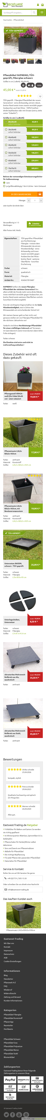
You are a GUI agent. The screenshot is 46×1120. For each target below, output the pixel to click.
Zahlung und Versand (12, 997)
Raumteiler (8, 1025)
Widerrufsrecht (10, 993)
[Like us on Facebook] (13, 1115)
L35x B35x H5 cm (19, 577)
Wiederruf (8, 989)
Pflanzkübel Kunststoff (13, 1018)
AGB (5, 957)
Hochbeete (8, 1029)
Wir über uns (9, 943)
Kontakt (7, 947)
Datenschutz (9, 954)
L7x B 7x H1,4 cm (19, 633)
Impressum (8, 950)
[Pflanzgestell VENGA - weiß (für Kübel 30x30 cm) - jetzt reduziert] (23, 376)
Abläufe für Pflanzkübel (14, 851)
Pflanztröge (8, 1022)
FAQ (5, 986)
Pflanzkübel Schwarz (12, 1039)
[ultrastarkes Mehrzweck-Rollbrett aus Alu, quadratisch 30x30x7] (23, 657)
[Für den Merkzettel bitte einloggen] (40, 96)
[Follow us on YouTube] (19, 1115)
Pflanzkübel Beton (11, 1050)
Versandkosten (40, 1119)
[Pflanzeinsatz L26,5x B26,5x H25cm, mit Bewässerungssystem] (23, 489)
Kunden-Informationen (13, 1000)
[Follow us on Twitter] (7, 1115)
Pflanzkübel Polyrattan (13, 1046)
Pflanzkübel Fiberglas (12, 1014)
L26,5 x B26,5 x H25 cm (22, 465)
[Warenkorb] (42, 4)
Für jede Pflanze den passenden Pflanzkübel (22, 857)
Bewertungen (12, 759)
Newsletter (8, 979)
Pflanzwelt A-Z (10, 982)
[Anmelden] (38, 4)
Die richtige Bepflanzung (15, 854)
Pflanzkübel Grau (11, 1042)
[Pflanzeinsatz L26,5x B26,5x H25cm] (23, 432)
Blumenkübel (9, 1057)
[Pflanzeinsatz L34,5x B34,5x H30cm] (23, 915)
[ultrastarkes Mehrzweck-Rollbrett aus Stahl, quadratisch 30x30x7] (23, 713)
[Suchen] (34, 12)
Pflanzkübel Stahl (11, 1053)
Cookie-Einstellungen (12, 961)
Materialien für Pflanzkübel (16, 861)
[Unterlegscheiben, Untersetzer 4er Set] (23, 601)
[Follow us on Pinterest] (26, 1115)
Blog (6, 975)
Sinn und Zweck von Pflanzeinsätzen (19, 848)
